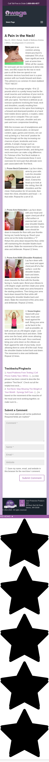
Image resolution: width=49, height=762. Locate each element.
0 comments (29, 43)
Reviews (6, 516)
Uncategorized (17, 43)
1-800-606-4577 (32, 3)
